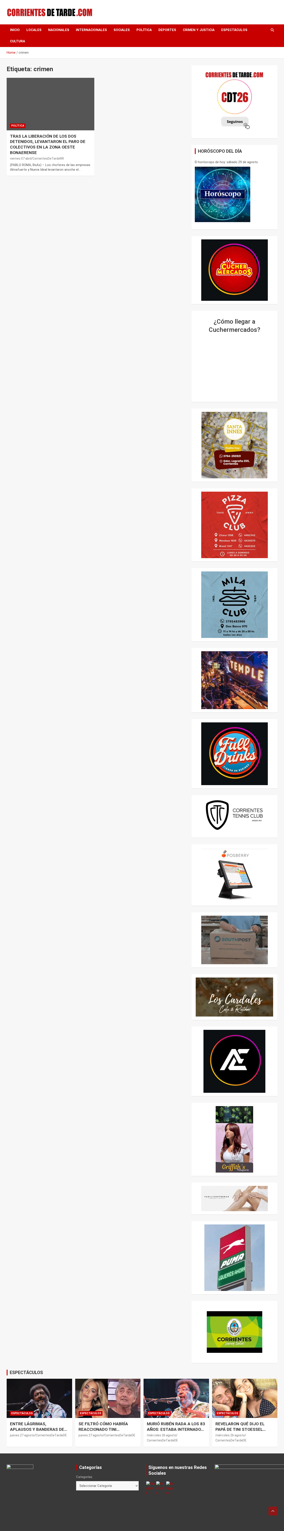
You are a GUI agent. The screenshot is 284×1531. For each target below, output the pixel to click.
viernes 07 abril (20, 158)
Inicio (15, 30)
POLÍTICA (144, 30)
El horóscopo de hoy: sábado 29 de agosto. (226, 162)
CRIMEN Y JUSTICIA (199, 30)
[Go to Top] (272, 1511)
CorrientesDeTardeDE (51, 1435)
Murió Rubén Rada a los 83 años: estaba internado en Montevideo (176, 1429)
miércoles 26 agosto (161, 1435)
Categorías (84, 1477)
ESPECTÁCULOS (234, 30)
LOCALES (33, 30)
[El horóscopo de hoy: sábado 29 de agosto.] (222, 194)
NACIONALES (58, 30)
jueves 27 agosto (22, 1435)
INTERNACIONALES (91, 30)
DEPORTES (167, 30)
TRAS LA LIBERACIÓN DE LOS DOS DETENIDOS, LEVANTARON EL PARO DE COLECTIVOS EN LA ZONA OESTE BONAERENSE (47, 144)
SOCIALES (122, 30)
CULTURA (17, 41)
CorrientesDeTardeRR (48, 158)
